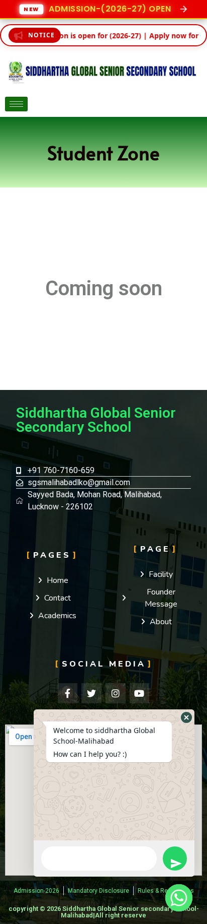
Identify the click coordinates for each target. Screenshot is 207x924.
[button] (186, 717)
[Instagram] (116, 693)
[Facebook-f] (68, 693)
